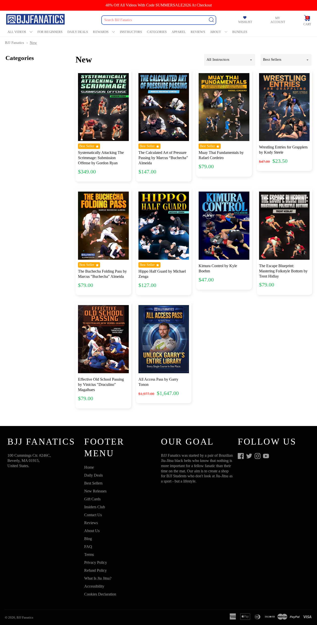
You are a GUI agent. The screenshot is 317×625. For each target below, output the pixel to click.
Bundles (239, 32)
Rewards (100, 32)
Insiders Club (94, 507)
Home (89, 467)
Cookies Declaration (100, 594)
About (215, 32)
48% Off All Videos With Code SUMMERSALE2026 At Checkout (159, 5)
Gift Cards (92, 499)
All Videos (16, 32)
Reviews (198, 32)
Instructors (131, 32)
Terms (89, 554)
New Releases (95, 491)
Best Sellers (93, 483)
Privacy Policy (95, 562)
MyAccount (277, 20)
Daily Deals (77, 32)
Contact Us (93, 515)
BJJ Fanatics (14, 43)
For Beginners (49, 32)
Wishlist (245, 22)
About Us (92, 531)
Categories (157, 32)
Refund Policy (95, 570)
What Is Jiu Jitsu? (97, 578)
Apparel (179, 32)
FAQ (88, 546)
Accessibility (94, 586)
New (33, 43)
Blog (88, 539)
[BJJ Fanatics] (36, 20)
